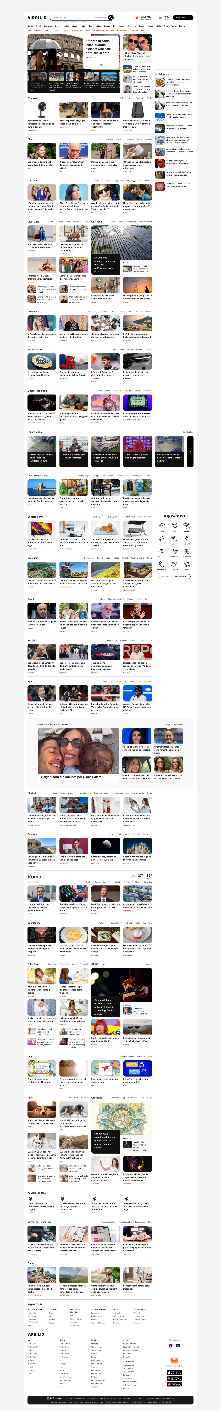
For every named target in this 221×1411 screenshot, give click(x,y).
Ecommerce (140, 1222)
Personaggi (131, 180)
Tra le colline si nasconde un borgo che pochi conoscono (72, 1206)
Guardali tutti (188, 432)
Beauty (50, 222)
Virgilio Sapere (96, 1347)
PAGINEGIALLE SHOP (95, 1398)
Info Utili (129, 311)
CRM (150, 1222)
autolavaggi (74, 1326)
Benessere (52, 964)
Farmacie (107, 882)
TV (114, 26)
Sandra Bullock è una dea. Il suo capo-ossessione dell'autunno (104, 123)
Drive (57, 30)
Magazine (32, 180)
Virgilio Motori (35, 349)
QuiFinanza (33, 311)
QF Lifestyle (98, 964)
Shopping (94, 1344)
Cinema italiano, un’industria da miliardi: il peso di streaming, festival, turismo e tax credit (105, 1005)
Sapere (182, 26)
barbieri (94, 1320)
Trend (173, 26)
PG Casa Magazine (98, 1380)
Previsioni (148, 882)
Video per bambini (126, 1057)
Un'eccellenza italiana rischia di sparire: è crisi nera (140, 1011)
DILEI (135, 1398)
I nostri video (34, 432)
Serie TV (148, 180)
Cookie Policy (78, 1402)
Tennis (125, 713)
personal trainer (140, 1320)
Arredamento (107, 475)
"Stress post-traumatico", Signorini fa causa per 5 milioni (71, 165)
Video (98, 26)
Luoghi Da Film (65, 587)
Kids (29, 1056)
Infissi (149, 793)
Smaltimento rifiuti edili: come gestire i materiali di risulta (39, 1288)
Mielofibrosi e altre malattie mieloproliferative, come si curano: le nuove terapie (177, 140)
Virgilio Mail (31, 1344)
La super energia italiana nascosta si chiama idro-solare (140, 268)
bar (50, 1316)
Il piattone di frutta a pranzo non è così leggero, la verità (45, 1042)
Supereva (32, 834)
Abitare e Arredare (35, 1309)
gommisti (73, 1322)
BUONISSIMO (160, 1398)
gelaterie (52, 1313)
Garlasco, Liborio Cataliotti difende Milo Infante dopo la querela (41, 666)
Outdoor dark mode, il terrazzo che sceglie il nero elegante (104, 501)
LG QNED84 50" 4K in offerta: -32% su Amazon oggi (39, 542)
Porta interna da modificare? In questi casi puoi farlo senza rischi (105, 818)
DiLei (30, 139)
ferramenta (31, 1313)
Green (96, 271)
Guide (61, 423)
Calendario (31, 1367)
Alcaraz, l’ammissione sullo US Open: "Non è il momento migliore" (137, 707)
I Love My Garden (127, 517)
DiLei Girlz (33, 221)
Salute (150, 26)
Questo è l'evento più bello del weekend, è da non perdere (142, 69)
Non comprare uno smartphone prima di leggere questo (73, 416)
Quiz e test (147, 834)
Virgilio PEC (31, 1350)
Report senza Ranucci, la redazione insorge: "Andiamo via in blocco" (137, 666)
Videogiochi (96, 423)
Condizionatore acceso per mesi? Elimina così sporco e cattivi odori (136, 818)
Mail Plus (38, 30)
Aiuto (29, 1374)
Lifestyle (130, 139)
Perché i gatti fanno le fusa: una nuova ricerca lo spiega (46, 1178)
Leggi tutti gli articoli (174, 724)
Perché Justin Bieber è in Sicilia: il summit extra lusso (46, 299)
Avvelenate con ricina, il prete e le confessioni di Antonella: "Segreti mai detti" (105, 206)
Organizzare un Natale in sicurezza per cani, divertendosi (78, 1178)
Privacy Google (82, 21)
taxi (71, 1316)
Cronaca (123, 640)
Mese (142, 1098)
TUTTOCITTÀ (127, 1398)
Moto (122, 349)
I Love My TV (97, 517)
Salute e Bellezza (98, 1309)
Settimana (132, 1098)
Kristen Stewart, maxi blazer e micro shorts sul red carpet (78, 299)
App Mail (30, 1370)
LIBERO (65, 1398)
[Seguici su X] (177, 1345)
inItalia (158, 26)
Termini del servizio (70, 21)
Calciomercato (116, 681)
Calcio (104, 681)
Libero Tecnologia (37, 390)
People (110, 139)
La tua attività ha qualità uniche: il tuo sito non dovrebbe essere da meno (104, 1247)
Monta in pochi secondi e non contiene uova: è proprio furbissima (137, 948)
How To (128, 391)
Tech (91, 26)
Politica (133, 640)
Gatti (76, 1098)
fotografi (137, 1323)
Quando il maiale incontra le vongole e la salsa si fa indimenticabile (178, 82)
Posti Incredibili (129, 590)
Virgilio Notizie (64, 1344)
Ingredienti (147, 923)
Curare (30, 1024)
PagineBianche (96, 1384)
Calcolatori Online (129, 1385)
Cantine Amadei (65, 1295)
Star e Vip (120, 139)
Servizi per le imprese (39, 1222)
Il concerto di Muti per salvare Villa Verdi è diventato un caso (38, 907)
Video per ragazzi (144, 1057)
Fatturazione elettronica (72, 30)
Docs (87, 30)
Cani (69, 1098)
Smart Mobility (96, 1364)
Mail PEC (48, 30)
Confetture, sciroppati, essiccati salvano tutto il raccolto (71, 501)
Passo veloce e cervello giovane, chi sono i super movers (77, 1032)
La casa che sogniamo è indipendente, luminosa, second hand (71, 247)
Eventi (97, 882)
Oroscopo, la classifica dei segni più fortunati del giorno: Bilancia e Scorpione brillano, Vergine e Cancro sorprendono (104, 1139)
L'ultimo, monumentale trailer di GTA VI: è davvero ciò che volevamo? (105, 416)
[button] (115, 65)
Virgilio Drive (32, 1354)
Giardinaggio (136, 475)
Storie (149, 640)
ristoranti (52, 1320)
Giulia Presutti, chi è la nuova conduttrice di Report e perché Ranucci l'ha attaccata (73, 206)
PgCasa (31, 793)
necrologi (116, 1323)
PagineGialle (95, 1370)
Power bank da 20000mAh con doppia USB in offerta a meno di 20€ (136, 123)
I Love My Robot (145, 517)
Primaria (130, 599)
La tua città (127, 1375)
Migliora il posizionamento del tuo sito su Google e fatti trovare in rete (41, 1247)
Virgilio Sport (64, 1347)
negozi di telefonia (120, 1320)
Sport (38, 26)
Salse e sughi (128, 955)
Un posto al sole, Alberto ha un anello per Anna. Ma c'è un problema (137, 206)
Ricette (121, 26)
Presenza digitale (108, 1222)
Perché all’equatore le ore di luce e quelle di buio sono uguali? (72, 1082)
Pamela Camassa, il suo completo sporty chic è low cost (104, 165)
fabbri (29, 1325)
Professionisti (140, 1309)
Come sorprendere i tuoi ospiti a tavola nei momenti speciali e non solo (104, 1288)
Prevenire (31, 996)
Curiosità (148, 349)
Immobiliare (104, 311)
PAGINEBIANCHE (116, 1398)
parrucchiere (96, 1313)
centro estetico (96, 1316)
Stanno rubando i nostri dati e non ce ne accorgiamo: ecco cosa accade (41, 416)
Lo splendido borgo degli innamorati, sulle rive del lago (136, 1206)
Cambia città (32, 882)
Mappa (138, 882)
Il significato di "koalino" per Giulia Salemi (71, 777)
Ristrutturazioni (122, 475)
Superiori (148, 599)
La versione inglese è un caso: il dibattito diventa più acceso (104, 948)
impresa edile (32, 1316)
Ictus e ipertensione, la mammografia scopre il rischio (38, 989)
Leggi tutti (147, 964)
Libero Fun (127, 1357)
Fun (142, 30)
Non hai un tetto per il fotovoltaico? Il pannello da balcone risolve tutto (72, 818)
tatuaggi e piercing (98, 1323)
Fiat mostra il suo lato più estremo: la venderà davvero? (135, 375)
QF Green (96, 221)
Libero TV (62, 1384)
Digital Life (117, 391)
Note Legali (62, 1402)
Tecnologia (32, 130)
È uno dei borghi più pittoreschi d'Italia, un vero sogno (41, 1206)
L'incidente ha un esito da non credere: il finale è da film (169, 457)
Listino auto (95, 1360)
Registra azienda (97, 1374)
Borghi (149, 558)
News (108, 180)
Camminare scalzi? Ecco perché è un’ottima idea (45, 1032)
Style (68, 222)
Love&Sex (77, 222)
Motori (83, 26)
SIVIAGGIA (141, 1398)
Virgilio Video (64, 1354)
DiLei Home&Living (37, 475)
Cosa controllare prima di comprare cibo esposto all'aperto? (39, 948)
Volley (94, 713)
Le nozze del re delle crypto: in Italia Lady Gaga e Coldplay (141, 89)
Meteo (66, 26)
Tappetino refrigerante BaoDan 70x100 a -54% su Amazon (105, 542)
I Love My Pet (111, 517)
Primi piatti (113, 923)
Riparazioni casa (101, 793)
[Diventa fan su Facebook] (170, 1345)
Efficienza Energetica (127, 222)
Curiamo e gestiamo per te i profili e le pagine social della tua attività (137, 1247)
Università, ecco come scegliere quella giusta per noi (46, 289)
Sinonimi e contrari (116, 599)
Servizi (116, 1309)
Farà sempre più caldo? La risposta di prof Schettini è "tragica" (136, 624)
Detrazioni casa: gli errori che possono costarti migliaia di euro (41, 818)
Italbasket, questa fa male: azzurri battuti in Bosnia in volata (40, 707)
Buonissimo (34, 923)
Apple (107, 391)
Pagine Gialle (34, 1304)
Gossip (107, 26)
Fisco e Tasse (117, 311)
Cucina (62, 955)
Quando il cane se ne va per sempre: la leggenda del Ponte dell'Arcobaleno (72, 1154)
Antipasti (102, 923)
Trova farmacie (128, 1372)
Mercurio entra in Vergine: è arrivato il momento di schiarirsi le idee (104, 1177)
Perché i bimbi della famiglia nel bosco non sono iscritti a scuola (73, 624)
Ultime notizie (111, 640)
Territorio (63, 914)
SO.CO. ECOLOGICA (34, 1295)
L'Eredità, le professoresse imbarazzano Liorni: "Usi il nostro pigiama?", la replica (40, 206)
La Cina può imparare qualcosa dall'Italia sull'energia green (104, 262)
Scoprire (62, 1024)
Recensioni (147, 391)
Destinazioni (89, 558)
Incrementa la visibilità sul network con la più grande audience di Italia (72, 1247)
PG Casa (94, 1377)
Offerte (123, 98)
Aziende (117, 882)
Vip (60, 171)
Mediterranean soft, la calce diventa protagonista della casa (137, 501)
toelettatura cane (119, 1316)
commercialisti (139, 1316)
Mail (29, 30)
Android (98, 391)
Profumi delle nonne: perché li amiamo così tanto (78, 289)
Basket (30, 713)
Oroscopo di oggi (118, 1098)
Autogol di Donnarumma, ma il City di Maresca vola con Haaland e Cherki (73, 707)
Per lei (149, 98)
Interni (94, 825)
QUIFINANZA (150, 1398)
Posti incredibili (137, 558)
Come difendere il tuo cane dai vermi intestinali (78, 1168)
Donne (57, 26)
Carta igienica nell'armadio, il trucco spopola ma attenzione (137, 165)
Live (139, 681)
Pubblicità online (125, 1222)
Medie (139, 599)
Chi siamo (54, 1402)
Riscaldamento (58, 793)
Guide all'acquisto (136, 98)
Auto (115, 349)
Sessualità (84, 964)
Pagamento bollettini (119, 30)
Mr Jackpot (127, 1354)
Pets (30, 1097)
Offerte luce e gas (100, 30)
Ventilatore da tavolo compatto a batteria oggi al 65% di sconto (40, 123)
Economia (48, 26)
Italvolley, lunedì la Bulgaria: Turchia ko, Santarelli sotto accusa (105, 707)
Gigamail (30, 1360)
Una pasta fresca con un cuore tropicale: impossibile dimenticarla (72, 948)
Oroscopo (131, 26)
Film (140, 180)
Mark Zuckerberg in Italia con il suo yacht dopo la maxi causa (105, 907)
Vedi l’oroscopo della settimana (174, 576)
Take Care (33, 964)
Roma (34, 877)
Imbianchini (72, 793)
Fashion (59, 222)
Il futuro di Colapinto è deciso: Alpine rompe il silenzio (102, 375)
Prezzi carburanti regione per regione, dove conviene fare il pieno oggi (178, 94)
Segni (149, 1098)
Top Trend (31, 1254)
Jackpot (134, 30)
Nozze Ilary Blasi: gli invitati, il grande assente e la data (137, 56)
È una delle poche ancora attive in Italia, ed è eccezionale (135, 583)
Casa (29, 504)
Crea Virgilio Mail (183, 18)
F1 (126, 681)
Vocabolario (127, 1378)
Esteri (142, 640)
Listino (139, 349)
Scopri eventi (128, 1368)
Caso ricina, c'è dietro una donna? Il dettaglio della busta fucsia (72, 666)
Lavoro (149, 311)
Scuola (141, 26)
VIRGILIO (72, 1398)
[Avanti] (190, 451)
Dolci (138, 923)
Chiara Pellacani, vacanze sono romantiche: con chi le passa (167, 749)
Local (29, 914)
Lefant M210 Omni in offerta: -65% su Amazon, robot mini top (73, 542)
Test (86, 222)
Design (96, 475)
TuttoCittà (94, 1387)
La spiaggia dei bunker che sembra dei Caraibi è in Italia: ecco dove (41, 859)
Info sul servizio (57, 21)
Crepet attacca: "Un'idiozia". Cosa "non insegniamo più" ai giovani (105, 624)
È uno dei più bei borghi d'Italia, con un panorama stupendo (104, 1206)
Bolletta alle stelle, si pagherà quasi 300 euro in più (141, 79)
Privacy (70, 1402)
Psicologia (64, 964)
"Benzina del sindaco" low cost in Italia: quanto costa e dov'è (73, 907)
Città (166, 26)
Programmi (118, 180)
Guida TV (99, 180)
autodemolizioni (76, 1319)
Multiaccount (32, 1364)
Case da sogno (84, 475)
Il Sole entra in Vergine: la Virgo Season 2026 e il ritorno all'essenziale (135, 1177)
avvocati (137, 1313)
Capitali (125, 558)
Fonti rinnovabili (145, 222)
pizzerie (52, 1323)
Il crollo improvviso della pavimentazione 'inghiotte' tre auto (41, 457)
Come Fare (127, 171)
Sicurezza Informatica (36, 423)
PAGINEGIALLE (81, 1398)
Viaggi (74, 26)
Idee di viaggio (103, 558)
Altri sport (90, 61)
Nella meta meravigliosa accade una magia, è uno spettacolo (103, 583)
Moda (93, 130)
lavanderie (117, 1313)
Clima (113, 222)
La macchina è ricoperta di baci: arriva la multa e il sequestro (105, 457)
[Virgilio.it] (37, 17)
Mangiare (53, 1309)
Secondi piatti (127, 923)
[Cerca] (110, 17)
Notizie (30, 26)
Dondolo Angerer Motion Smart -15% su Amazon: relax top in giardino (135, 542)
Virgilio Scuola (96, 1350)
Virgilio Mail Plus (33, 1347)
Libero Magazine (65, 1380)
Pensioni (139, 311)
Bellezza (148, 139)
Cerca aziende (128, 1365)
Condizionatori (129, 825)
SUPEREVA (170, 1398)
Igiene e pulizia (138, 793)
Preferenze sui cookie (91, 1402)
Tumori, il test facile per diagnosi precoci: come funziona (70, 989)
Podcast (84, 1098)
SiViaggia (32, 558)
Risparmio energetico (120, 793)
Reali (29, 168)
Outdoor (148, 475)
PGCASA (107, 1398)
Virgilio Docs (31, 1357)
